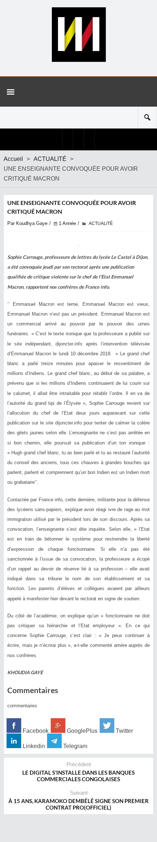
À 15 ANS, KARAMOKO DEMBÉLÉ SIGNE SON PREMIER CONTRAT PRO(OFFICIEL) (78, 804)
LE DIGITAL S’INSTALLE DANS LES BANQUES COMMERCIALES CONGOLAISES (78, 775)
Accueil (13, 159)
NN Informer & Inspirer (78, 34)
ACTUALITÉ (50, 159)
